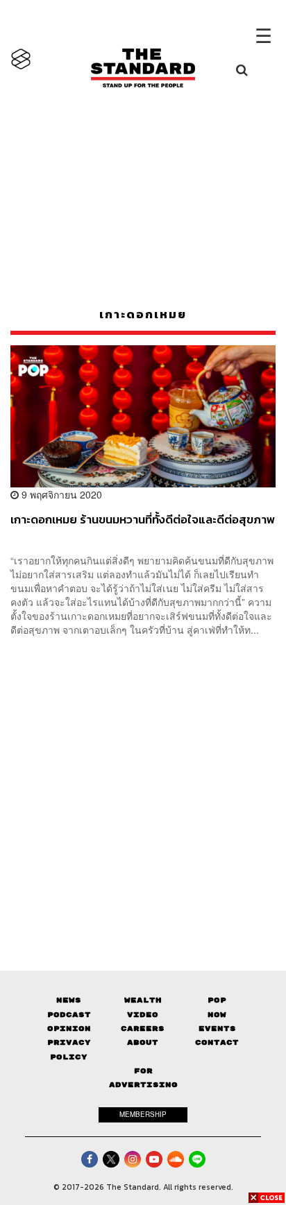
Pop (217, 1000)
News (68, 1000)
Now (217, 1014)
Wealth (143, 1000)
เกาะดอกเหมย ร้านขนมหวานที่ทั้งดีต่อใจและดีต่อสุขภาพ (142, 520)
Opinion (69, 1028)
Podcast (69, 1014)
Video (142, 1014)
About (142, 1042)
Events (217, 1028)
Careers (143, 1028)
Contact (217, 1042)
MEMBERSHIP (143, 1114)
